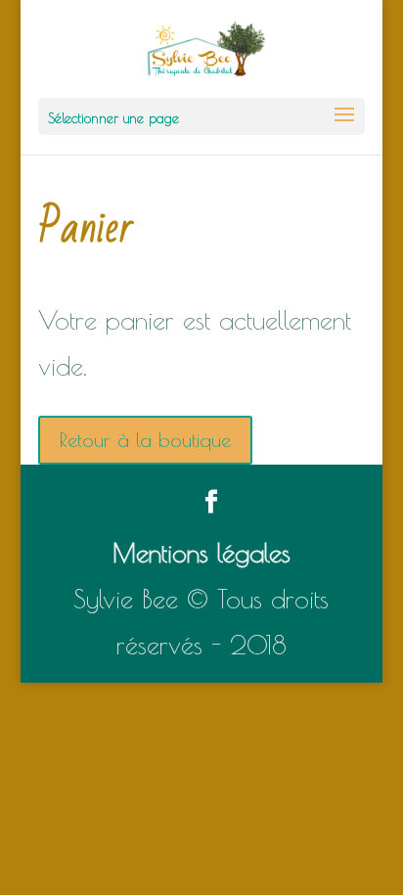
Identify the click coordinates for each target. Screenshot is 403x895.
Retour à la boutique (145, 439)
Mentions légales (201, 552)
